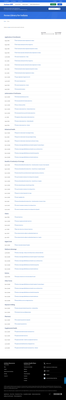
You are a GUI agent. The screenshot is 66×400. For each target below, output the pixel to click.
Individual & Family (27, 364)
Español (61, 1)
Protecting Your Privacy (19, 394)
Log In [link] (60, 4)
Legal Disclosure (6, 394)
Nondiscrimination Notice (36, 394)
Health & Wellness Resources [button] (35, 4)
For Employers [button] (6, 1)
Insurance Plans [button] (17, 4)
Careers (5, 369)
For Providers (20, 1)
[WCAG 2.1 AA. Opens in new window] (49, 394)
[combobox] (47, 34)
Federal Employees (27, 373)
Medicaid (25, 371)
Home (5, 21)
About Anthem (6, 364)
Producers (25, 378)
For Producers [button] (13, 1)
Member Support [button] (25, 4)
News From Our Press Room (8, 371)
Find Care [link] (53, 4)
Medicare (25, 369)
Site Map (5, 373)
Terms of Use (12, 394)
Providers (25, 380)
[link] (8, 4)
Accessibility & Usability (27, 394)
